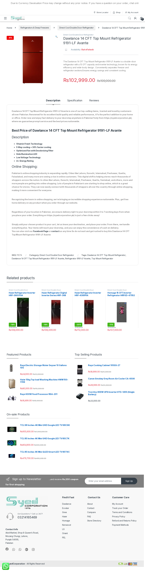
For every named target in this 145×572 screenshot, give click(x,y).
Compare (91, 512)
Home (9, 27)
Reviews (94, 100)
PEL (64, 537)
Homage (66, 520)
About (90, 504)
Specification (74, 100)
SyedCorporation (16, 563)
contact (55, 231)
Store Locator (102, 12)
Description (53, 100)
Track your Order (120, 508)
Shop (118, 12)
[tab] (53, 101)
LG (63, 529)
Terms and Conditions (122, 512)
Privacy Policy (118, 516)
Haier (64, 516)
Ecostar (65, 508)
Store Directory (94, 520)
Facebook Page (40, 231)
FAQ (89, 516)
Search (129, 18)
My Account (133, 12)
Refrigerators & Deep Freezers (35, 27)
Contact (90, 508)
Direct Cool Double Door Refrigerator (76, 27)
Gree (64, 512)
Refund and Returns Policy (124, 520)
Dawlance (66, 504)
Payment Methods (120, 525)
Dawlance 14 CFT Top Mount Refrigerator (106, 255)
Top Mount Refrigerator (102, 258)
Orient (65, 533)
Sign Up (129, 481)
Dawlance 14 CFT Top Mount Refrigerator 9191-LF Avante (38, 258)
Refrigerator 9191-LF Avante (77, 258)
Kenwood (66, 525)
